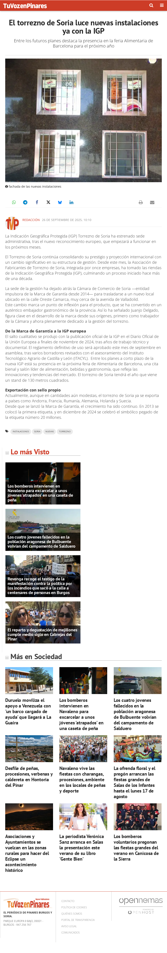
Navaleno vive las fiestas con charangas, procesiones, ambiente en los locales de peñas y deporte (82, 779)
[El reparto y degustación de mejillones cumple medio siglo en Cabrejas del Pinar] (42, 622)
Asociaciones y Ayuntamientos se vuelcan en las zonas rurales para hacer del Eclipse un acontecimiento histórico (27, 853)
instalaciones (21, 431)
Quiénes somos (71, 913)
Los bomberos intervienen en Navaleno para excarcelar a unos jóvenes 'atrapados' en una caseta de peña (40, 493)
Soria (37, 431)
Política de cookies (74, 907)
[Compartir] (13, 202)
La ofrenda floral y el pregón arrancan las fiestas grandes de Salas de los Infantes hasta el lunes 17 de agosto (134, 782)
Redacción (31, 220)
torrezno (65, 431)
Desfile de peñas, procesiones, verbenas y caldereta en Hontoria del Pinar (29, 776)
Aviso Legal (69, 926)
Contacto (67, 901)
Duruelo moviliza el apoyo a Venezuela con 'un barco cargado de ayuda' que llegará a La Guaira (28, 711)
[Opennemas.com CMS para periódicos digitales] (141, 906)
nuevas (49, 431)
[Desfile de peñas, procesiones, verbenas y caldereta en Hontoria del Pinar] (29, 748)
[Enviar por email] (152, 202)
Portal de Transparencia (78, 920)
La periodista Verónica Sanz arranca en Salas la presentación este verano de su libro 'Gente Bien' (81, 847)
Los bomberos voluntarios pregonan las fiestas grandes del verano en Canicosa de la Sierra (136, 847)
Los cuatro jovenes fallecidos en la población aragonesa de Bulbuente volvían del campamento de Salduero (41, 541)
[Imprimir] (140, 202)
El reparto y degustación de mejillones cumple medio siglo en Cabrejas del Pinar (42, 634)
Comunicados (70, 932)
